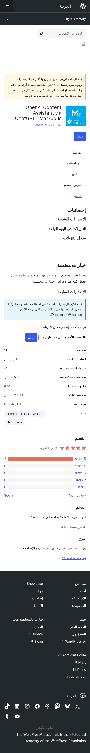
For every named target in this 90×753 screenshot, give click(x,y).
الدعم (78, 196)
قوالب (38, 591)
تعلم (83, 619)
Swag (36, 641)
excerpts (11, 413)
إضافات (37, 598)
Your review (77, 495)
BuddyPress (76, 677)
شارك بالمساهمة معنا (28, 619)
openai (18, 422)
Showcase (35, 584)
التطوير (76, 174)
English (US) (12, 404)
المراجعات (74, 163)
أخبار (82, 591)
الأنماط (38, 606)
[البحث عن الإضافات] (41, 33)
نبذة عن (80, 584)
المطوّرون (79, 634)
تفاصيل (76, 152)
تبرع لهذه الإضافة (74, 558)
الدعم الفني (77, 627)
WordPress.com (71, 655)
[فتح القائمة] (6, 6)
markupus (42, 125)
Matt (80, 662)
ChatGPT (38, 413)
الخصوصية (78, 606)
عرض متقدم (72, 184)
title (8, 422)
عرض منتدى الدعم (72, 526)
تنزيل (80, 136)
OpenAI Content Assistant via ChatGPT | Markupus (38, 113)
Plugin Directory (75, 19)
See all (9, 495)
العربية (71, 696)
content (25, 413)
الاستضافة (79, 598)
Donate (35, 634)
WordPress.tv (73, 641)
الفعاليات (36, 627)
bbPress (79, 670)
